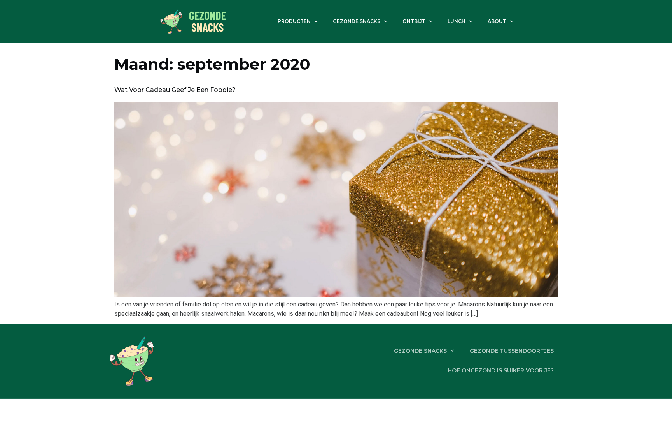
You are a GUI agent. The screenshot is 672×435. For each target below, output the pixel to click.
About (497, 21)
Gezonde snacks (356, 21)
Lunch (457, 21)
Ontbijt (413, 21)
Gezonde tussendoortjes (512, 350)
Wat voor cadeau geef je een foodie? (175, 89)
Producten (294, 21)
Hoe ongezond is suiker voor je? (501, 370)
